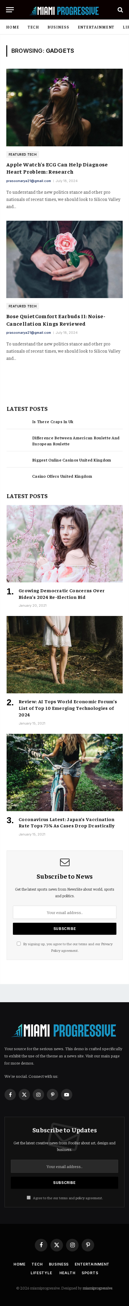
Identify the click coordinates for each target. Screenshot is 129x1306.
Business (58, 26)
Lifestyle (42, 1273)
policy (80, 1197)
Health (67, 1273)
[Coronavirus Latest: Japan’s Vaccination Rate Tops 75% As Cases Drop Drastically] (65, 772)
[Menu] (10, 9)
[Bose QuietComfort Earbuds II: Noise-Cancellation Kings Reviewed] (64, 259)
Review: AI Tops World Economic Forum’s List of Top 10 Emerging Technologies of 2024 (68, 707)
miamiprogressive (97, 1287)
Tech (33, 26)
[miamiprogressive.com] (65, 9)
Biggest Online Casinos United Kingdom (71, 459)
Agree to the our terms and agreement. (67, 1197)
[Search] (119, 9)
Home (12, 26)
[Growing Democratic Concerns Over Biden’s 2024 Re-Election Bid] (65, 543)
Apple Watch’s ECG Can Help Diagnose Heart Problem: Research (57, 168)
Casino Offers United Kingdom (62, 476)
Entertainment (96, 26)
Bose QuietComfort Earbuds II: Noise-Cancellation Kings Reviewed (55, 319)
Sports (90, 1273)
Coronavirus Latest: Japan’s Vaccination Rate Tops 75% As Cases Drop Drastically (67, 822)
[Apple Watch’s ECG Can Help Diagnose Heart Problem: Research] (64, 107)
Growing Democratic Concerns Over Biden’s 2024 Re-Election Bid (62, 593)
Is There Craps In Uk (53, 421)
